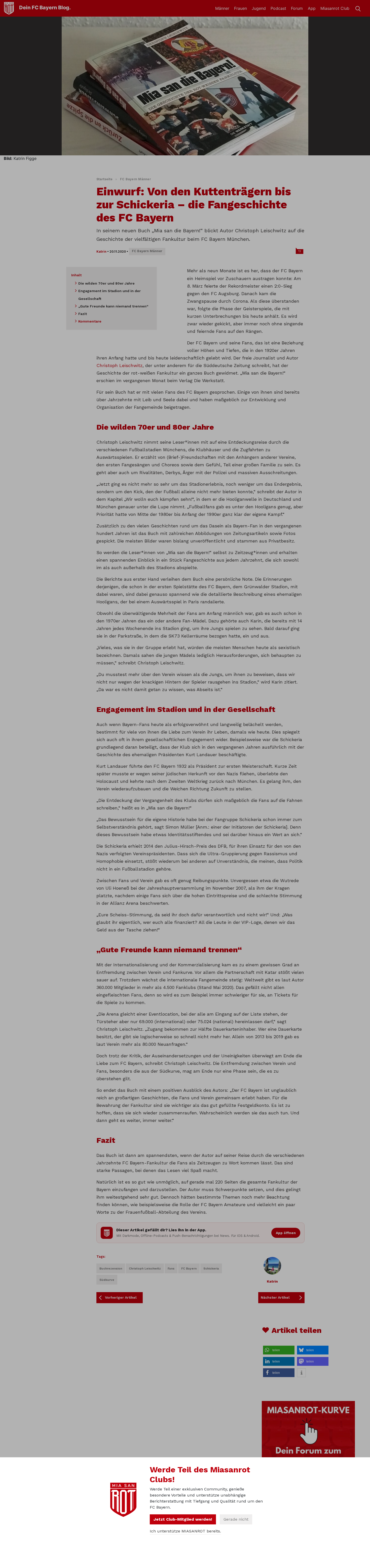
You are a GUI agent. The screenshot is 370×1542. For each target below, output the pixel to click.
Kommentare (89, 321)
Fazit (82, 314)
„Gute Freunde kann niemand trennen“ (113, 306)
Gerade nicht (236, 1519)
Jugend (259, 8)
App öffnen (286, 1233)
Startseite (104, 179)
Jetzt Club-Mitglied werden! (183, 1519)
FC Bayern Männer (135, 179)
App (312, 8)
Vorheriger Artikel (121, 1297)
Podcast (278, 8)
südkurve (106, 1280)
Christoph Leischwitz (119, 365)
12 (299, 251)
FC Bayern (189, 1268)
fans (171, 1268)
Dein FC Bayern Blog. (45, 8)
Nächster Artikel (275, 1297)
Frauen (240, 8)
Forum (297, 8)
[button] (278, 1350)
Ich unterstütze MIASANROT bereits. (185, 1531)
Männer (222, 8)
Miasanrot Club (334, 8)
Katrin (101, 251)
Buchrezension (110, 1268)
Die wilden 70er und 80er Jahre (106, 283)
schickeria (211, 1268)
